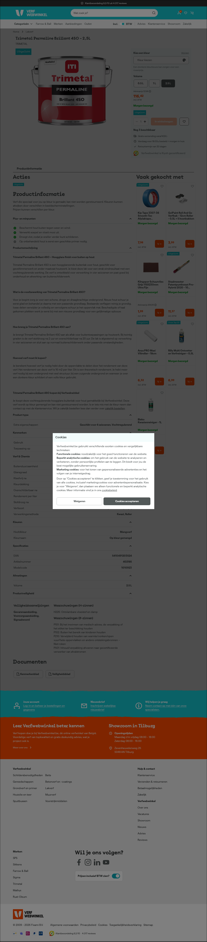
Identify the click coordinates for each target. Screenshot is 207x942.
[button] (127, 501)
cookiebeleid (109, 490)
